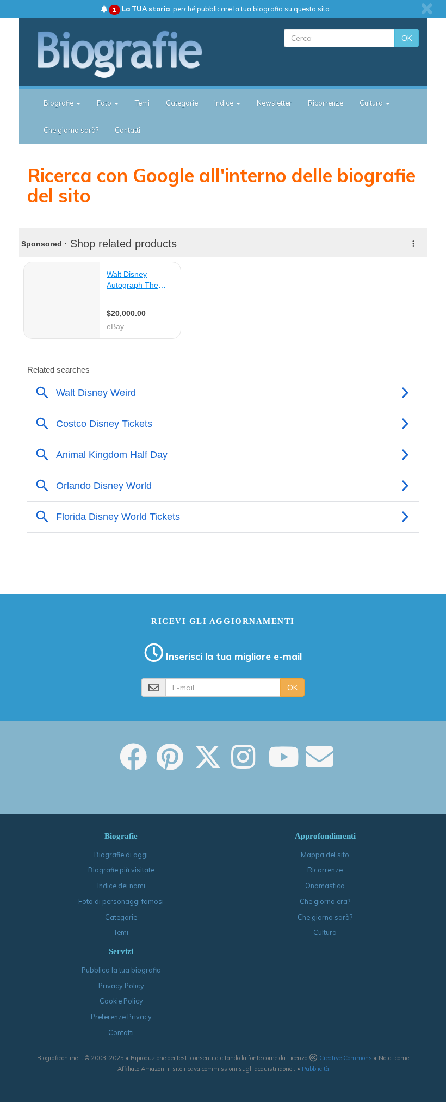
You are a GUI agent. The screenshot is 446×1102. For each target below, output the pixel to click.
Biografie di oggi (121, 854)
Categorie (182, 102)
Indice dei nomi (121, 885)
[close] (427, 9)
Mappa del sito (325, 854)
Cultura (325, 932)
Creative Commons (345, 1058)
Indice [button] (224, 102)
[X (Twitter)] (207, 764)
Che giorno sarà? (71, 130)
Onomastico (325, 885)
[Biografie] (129, 53)
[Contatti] (319, 764)
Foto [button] (105, 102)
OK (406, 38)
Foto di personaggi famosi (121, 901)
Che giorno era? (325, 901)
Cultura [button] (372, 102)
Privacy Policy (121, 985)
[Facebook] (133, 764)
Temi (142, 102)
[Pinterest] (170, 764)
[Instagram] (243, 764)
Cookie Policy (121, 1000)
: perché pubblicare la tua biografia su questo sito (221, 8)
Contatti (127, 130)
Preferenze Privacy (121, 1016)
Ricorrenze (325, 102)
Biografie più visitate (121, 869)
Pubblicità (315, 1069)
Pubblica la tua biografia (121, 969)
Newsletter (274, 102)
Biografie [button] (59, 102)
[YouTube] (283, 764)
